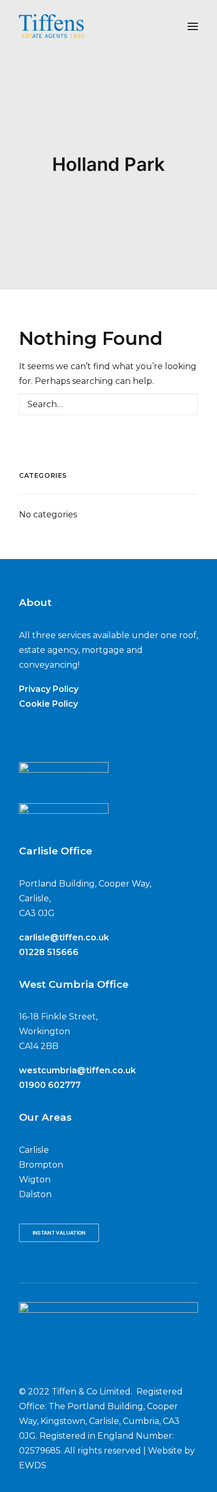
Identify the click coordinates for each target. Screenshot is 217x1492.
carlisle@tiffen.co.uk (64, 937)
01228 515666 (48, 952)
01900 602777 (50, 1085)
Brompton (41, 1165)
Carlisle (34, 1150)
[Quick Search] (108, 404)
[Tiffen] (51, 26)
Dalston (35, 1194)
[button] (193, 26)
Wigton (35, 1180)
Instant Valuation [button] (59, 1233)
